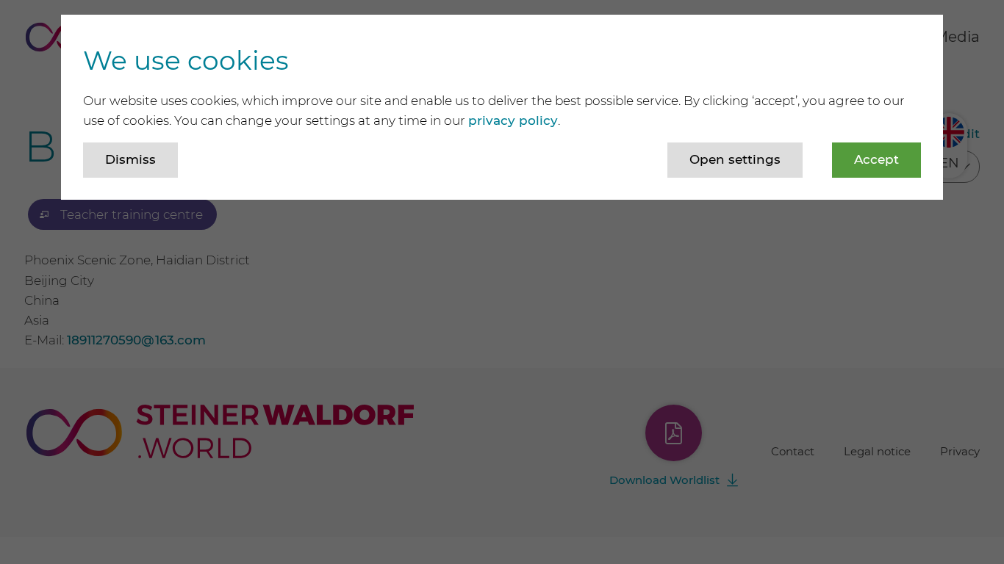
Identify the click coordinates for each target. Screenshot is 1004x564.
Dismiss (130, 159)
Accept (876, 159)
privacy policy (513, 120)
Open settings (735, 159)
